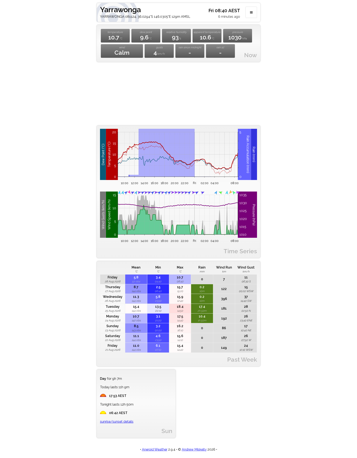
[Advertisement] (178, 94)
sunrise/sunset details (116, 422)
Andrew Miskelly (194, 449)
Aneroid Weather (154, 449)
